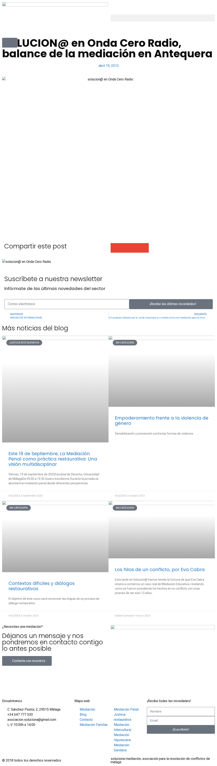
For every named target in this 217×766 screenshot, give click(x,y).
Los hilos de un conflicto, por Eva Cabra (160, 569)
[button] (163, 17)
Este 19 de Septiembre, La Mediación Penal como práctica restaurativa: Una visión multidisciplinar (52, 459)
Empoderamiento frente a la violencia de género (161, 420)
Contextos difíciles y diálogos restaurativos (41, 586)
